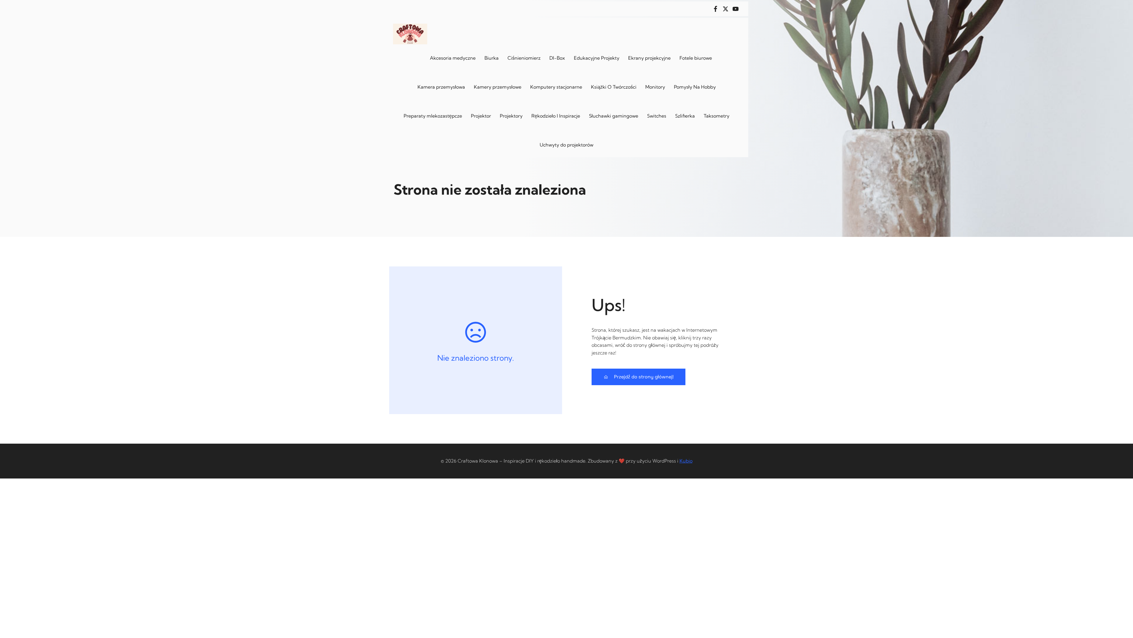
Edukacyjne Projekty (596, 58)
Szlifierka (685, 116)
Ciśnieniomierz (524, 58)
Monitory (655, 87)
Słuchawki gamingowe (613, 116)
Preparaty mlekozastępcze (433, 116)
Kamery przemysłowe (497, 87)
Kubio (686, 461)
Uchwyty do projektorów (566, 145)
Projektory (511, 116)
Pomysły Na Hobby (695, 87)
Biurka (491, 58)
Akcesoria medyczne (453, 58)
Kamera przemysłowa (441, 87)
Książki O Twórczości (613, 87)
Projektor (481, 116)
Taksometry (716, 116)
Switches (656, 116)
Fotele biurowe (696, 58)
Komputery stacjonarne (556, 87)
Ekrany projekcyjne (649, 58)
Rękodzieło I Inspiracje (555, 116)
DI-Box (557, 58)
